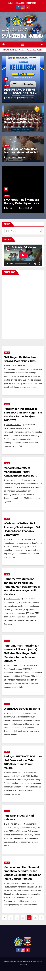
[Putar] (7, 263)
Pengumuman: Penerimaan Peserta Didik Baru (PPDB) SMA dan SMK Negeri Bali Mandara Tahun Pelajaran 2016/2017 (21, 653)
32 (35, 918)
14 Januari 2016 (13, 539)
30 (23, 918)
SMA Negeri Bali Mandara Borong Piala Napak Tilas (21, 201)
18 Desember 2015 (14, 665)
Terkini (7, 85)
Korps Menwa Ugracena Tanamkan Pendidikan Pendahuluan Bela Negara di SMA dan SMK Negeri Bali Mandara (22, 586)
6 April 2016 (11, 208)
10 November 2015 (14, 824)
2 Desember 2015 (13, 713)
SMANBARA (23, 98)
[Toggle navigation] (22, 44)
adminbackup (26, 208)
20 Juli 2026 (11, 157)
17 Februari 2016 (13, 425)
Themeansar (23, 964)
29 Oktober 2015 (13, 883)
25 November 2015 (14, 772)
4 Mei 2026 (10, 98)
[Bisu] (35, 263)
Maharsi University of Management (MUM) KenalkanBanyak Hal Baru (20, 471)
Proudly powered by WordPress (15, 961)
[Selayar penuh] (39, 263)
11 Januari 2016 (13, 599)
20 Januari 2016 (13, 480)
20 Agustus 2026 (13, 127)
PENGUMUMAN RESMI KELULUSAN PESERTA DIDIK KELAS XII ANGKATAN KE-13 (19, 95)
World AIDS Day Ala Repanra (22, 708)
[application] (23, 255)
